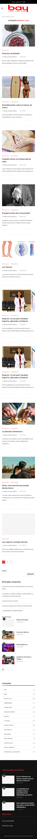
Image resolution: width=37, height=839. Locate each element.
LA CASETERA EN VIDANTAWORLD (12, 611)
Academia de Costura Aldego (23, 658)
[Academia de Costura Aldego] (8, 660)
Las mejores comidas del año (14, 542)
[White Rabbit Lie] (8, 648)
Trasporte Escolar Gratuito (10, 601)
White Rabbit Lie (22, 644)
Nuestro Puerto (19, 725)
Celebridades (19, 703)
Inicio (3, 17)
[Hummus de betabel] (18, 35)
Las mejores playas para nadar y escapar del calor (17, 606)
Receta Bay (19, 734)
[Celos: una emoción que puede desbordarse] (18, 468)
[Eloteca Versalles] (8, 623)
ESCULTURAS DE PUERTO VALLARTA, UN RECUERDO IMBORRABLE (25, 805)
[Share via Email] (22, 67)
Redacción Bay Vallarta (10, 57)
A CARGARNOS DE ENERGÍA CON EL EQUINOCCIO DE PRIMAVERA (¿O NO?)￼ (24, 792)
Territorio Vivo (19, 743)
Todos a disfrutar (19, 747)
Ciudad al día (19, 707)
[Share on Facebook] (16, 67)
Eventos (19, 716)
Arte (19, 690)
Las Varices (7, 267)
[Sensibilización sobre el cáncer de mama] (18, 87)
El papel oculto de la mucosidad (16, 213)
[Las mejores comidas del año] (18, 524)
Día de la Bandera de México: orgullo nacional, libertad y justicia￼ (25, 778)
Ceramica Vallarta (22, 632)
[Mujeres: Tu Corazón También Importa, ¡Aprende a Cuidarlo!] (18, 301)
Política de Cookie (7, 826)
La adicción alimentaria (12, 431)
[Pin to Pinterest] (20, 67)
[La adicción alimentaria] (18, 414)
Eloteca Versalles (22, 620)
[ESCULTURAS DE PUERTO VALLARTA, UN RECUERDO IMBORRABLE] (8, 806)
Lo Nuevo (19, 721)
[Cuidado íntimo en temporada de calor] (18, 141)
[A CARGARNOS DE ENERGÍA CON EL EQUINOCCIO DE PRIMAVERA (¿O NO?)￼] (8, 792)
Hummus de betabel (11, 53)
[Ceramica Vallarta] (8, 635)
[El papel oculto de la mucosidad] (18, 195)
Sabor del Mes (19, 738)
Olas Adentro (19, 730)
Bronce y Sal (19, 698)
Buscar (4, 571)
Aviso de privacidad (8, 821)
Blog (19, 694)
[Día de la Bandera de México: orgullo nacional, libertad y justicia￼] (8, 780)
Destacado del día (19, 712)
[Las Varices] (18, 249)
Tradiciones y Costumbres (19, 752)
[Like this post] (14, 67)
